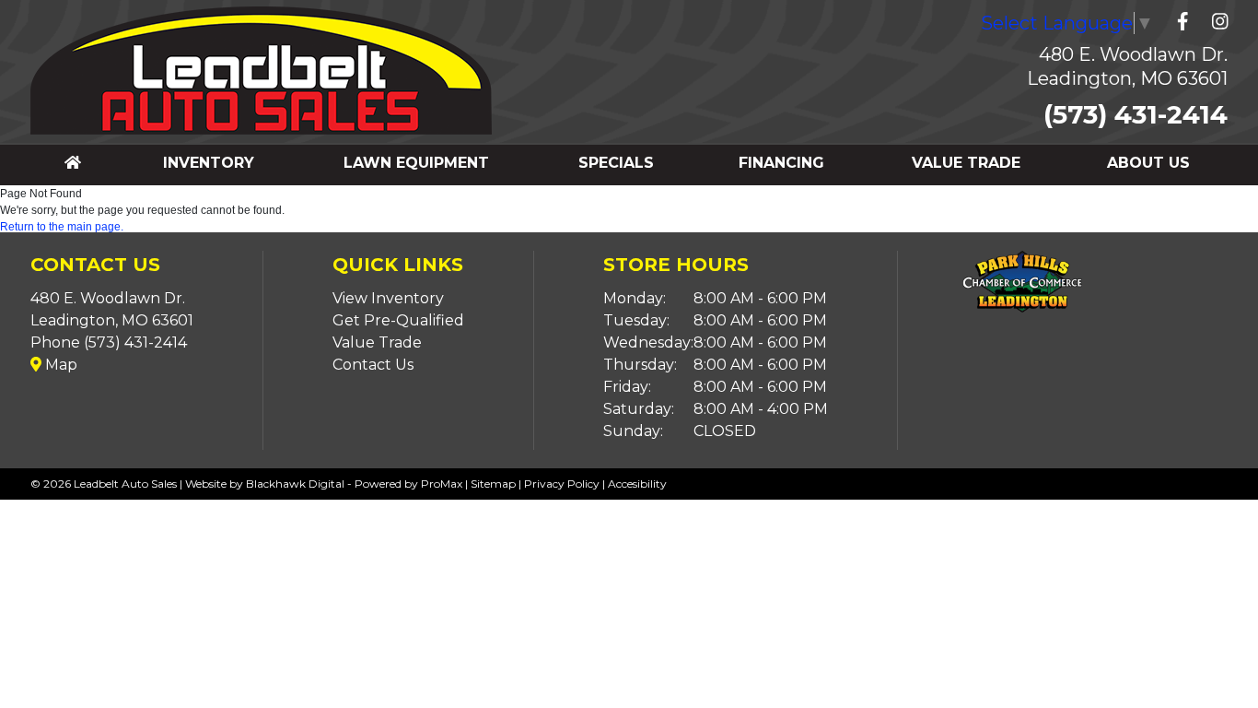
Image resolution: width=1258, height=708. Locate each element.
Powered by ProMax (408, 483)
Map (59, 364)
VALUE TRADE (966, 162)
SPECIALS (616, 162)
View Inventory (388, 298)
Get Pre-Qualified (398, 320)
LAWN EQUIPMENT (416, 162)
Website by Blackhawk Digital (264, 483)
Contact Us (373, 364)
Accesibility (637, 483)
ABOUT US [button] (1148, 162)
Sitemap (493, 483)
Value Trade (377, 342)
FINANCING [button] (781, 162)
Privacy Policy (562, 483)
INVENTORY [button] (208, 162)
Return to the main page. (61, 226)
